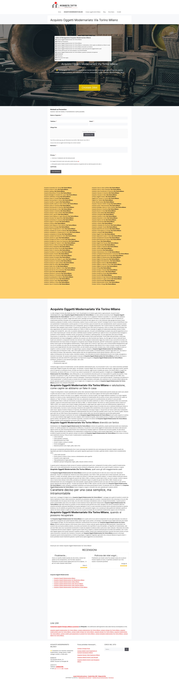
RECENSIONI (59, 54)
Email (92, 121)
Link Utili (58, 59)
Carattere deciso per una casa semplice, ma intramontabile (71, 50)
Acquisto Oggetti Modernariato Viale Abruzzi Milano (68, 583)
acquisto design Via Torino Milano (104, 632)
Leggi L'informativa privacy (80, 676)
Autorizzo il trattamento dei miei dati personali (63, 158)
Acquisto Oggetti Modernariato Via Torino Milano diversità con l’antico (74, 47)
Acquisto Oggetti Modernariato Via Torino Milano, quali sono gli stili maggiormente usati (78, 48)
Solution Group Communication (100, 677)
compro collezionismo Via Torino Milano (89, 630)
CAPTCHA (53, 166)
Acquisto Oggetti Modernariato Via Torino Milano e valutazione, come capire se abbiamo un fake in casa (83, 45)
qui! (78, 161)
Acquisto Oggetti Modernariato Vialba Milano (66, 582)
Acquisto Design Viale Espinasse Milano (88, 655)
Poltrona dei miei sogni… (62, 57)
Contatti (119, 12)
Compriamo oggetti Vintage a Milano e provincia (64, 626)
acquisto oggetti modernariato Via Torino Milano (63, 630)
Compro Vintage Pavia (83, 648)
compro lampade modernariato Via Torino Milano (109, 633)
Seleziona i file (89, 134)
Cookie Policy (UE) (92, 676)
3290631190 (59, 666)
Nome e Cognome (56, 115)
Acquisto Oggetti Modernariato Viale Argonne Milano (68, 585)
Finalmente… (59, 56)
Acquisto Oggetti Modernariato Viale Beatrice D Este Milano (70, 587)
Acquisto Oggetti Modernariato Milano (64, 578)
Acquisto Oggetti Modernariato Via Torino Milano (69, 39)
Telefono (53, 121)
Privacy (53, 155)
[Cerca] (127, 649)
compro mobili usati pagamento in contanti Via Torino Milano (78, 633)
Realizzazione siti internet (85, 677)
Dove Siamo (111, 12)
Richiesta (53, 145)
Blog (104, 12)
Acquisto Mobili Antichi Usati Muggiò (87, 657)
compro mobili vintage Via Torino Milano (83, 632)
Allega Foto (53, 127)
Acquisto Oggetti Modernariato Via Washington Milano (69, 580)
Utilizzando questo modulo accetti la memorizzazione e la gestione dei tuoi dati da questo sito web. (76, 164)
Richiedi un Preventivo (62, 41)
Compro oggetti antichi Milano (93, 12)
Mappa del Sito (102, 676)
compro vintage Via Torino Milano (110, 630)
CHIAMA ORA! (89, 87)
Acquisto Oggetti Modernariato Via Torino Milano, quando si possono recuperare (77, 52)
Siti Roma (111, 677)
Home (59, 12)
